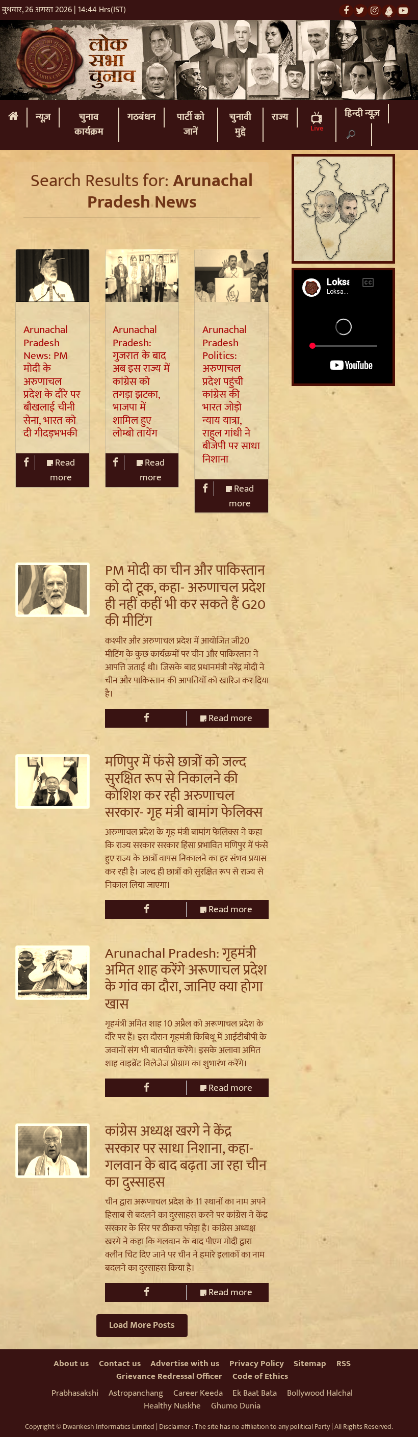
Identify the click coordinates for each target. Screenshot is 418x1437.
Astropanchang (136, 1393)
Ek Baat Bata (254, 1393)
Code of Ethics (260, 1376)
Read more (62, 470)
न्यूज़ (43, 117)
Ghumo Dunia (235, 1406)
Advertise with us (184, 1363)
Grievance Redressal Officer (169, 1376)
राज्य (280, 117)
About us (71, 1363)
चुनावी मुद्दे (240, 124)
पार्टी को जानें (190, 124)
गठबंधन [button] (141, 117)
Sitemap (310, 1363)
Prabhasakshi (74, 1393)
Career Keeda (198, 1393)
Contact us (120, 1363)
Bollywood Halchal (320, 1393)
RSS (343, 1363)
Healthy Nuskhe (172, 1406)
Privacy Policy (256, 1363)
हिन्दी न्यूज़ (362, 113)
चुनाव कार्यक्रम (88, 124)
